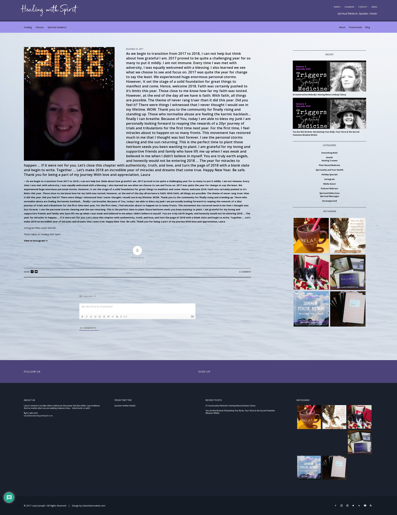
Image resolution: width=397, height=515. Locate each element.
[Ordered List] (100, 316)
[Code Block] (113, 316)
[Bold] (82, 316)
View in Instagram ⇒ (36, 240)
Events (337, 7)
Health (329, 157)
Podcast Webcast (329, 188)
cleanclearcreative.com (93, 505)
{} (121, 316)
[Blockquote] (108, 316)
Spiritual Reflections (329, 193)
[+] (125, 316)
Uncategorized (329, 201)
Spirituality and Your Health (329, 170)
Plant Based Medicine (329, 165)
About (342, 27)
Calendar (349, 7)
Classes (40, 27)
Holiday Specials (329, 174)
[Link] (117, 316)
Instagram (329, 179)
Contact (362, 7)
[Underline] (91, 316)
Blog (367, 27)
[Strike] (95, 316)
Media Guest (329, 184)
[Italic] (87, 316)
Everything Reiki (329, 152)
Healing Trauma (329, 160)
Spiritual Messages (329, 196)
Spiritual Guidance (57, 27)
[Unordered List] (104, 316)
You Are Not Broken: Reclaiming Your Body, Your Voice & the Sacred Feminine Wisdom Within (326, 133)
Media (374, 7)
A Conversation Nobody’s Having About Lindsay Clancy (319, 94)
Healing (28, 27)
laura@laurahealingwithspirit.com (38, 415)
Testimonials (355, 27)
